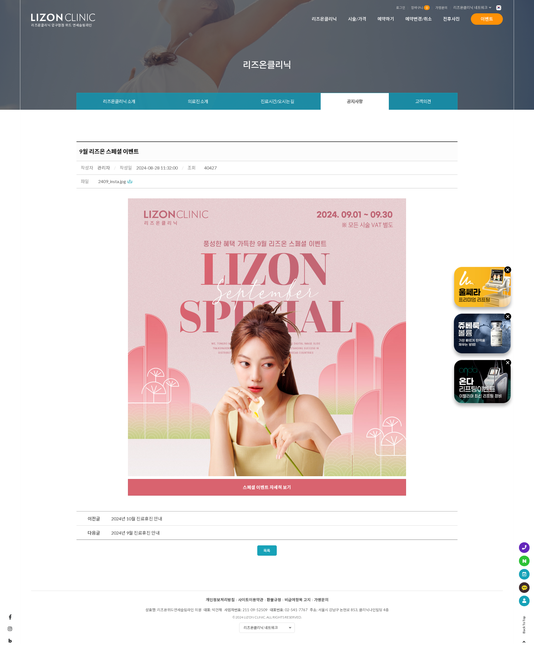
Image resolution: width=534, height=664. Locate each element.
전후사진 (451, 18)
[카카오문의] (524, 587)
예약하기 (385, 18)
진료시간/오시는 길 (277, 101)
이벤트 (487, 18)
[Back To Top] (524, 640)
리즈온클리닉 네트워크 (470, 7)
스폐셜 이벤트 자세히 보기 (267, 487)
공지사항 (355, 101)
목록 (266, 550)
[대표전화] (524, 547)
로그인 (400, 7)
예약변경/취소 (418, 18)
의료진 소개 (198, 101)
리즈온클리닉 (324, 18)
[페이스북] (10, 617)
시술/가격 (357, 18)
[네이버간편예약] (524, 561)
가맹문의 (441, 7)
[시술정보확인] (524, 601)
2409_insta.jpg (112, 181)
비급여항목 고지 (298, 600)
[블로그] (10, 641)
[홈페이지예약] (524, 574)
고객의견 (423, 101)
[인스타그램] (10, 628)
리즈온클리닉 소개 (119, 101)
